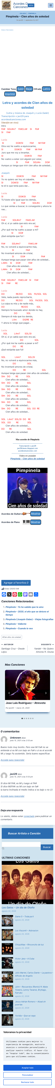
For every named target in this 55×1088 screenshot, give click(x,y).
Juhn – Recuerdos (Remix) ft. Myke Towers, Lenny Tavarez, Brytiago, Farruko (31, 989)
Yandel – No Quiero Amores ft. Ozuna (44, 648)
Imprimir (10, 94)
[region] (27, 1058)
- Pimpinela (31, 13)
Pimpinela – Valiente (16, 623)
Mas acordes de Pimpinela (27, 439)
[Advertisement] (27, 58)
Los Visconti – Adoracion (26, 930)
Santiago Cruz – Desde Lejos (13, 648)
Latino (46, 88)
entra (31, 5)
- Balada (22, 13)
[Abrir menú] (50, 5)
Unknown (15, 737)
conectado (29, 816)
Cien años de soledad (11, 637)
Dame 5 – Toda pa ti (24, 916)
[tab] (22, 718)
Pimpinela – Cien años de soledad (27, 459)
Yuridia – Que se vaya (25, 1015)
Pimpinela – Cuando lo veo (19, 628)
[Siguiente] (46, 693)
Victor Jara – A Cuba (24, 958)
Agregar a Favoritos (16, 582)
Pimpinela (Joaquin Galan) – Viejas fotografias (29, 619)
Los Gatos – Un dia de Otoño (18, 907)
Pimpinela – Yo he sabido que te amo (25, 607)
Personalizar (27, 1075)
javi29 (21, 20)
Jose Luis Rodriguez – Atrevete (26, 703)
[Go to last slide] (9, 693)
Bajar (29, 88)
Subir (20, 88)
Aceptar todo (27, 1068)
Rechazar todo (27, 1082)
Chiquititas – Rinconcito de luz (29, 944)
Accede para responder (12, 760)
